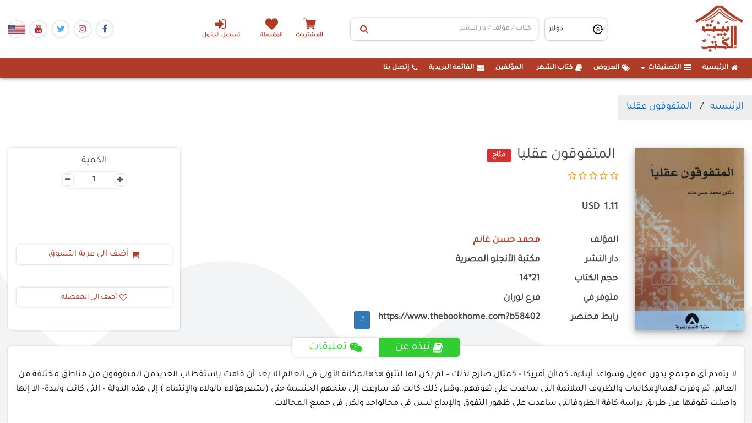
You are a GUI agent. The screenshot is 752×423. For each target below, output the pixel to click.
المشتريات (309, 35)
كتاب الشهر (555, 68)
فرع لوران (522, 298)
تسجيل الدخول (221, 35)
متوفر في (600, 298)
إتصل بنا (396, 68)
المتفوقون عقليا (658, 107)
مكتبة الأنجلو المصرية (498, 259)
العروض (606, 68)
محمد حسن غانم (506, 240)
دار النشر (601, 259)
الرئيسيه (726, 107)
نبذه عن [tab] (412, 347)
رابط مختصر (594, 317)
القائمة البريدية (451, 68)
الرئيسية (715, 68)
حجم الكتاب (596, 279)
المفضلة (271, 35)
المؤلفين (509, 68)
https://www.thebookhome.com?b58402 (459, 317)
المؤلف (604, 240)
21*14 (529, 279)
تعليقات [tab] (328, 347)
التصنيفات (664, 68)
